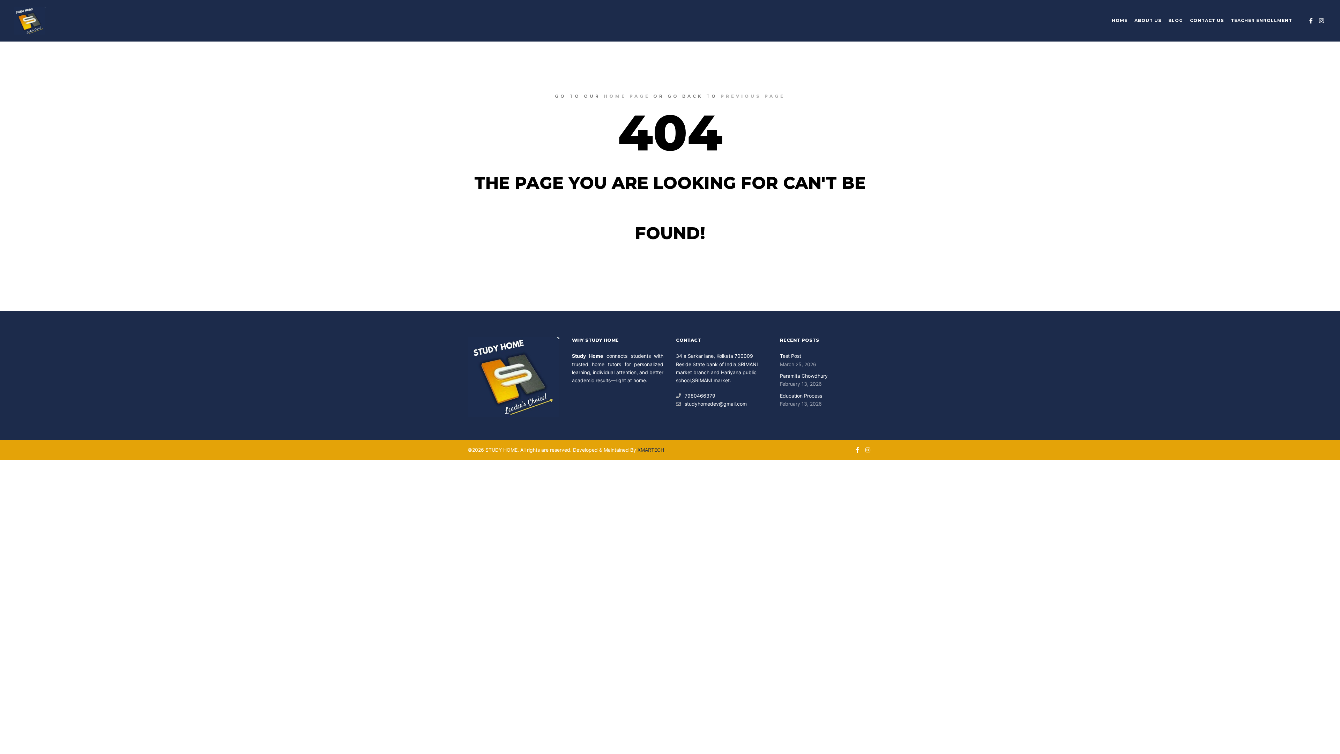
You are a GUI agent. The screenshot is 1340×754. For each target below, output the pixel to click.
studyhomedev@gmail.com (716, 404)
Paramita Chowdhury (804, 376)
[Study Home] (29, 21)
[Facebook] (1311, 20)
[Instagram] (1321, 20)
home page (627, 96)
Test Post (790, 356)
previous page (753, 96)
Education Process (801, 396)
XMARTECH (651, 450)
